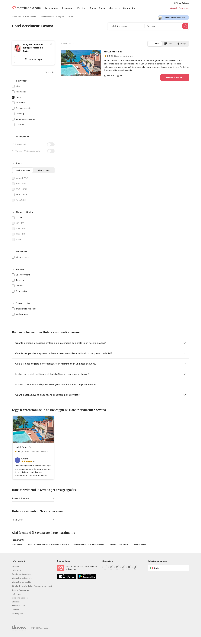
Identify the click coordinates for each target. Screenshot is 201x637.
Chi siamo (16, 602)
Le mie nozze (51, 8)
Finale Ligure (18, 519)
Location (20, 124)
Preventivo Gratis (175, 77)
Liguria (61, 17)
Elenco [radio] (157, 43)
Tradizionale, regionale (26, 308)
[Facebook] (104, 567)
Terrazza (20, 280)
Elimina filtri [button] (50, 72)
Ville (18, 86)
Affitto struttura (43, 170)
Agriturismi (21, 91)
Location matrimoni (140, 544)
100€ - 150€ (21, 194)
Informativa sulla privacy (22, 578)
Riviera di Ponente (20, 498)
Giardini (19, 285)
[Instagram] (122, 567)
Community (129, 8)
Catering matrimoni (98, 544)
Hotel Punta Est (113, 51)
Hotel (18, 97)
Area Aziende (183, 3)
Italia (156, 568)
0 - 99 (19, 217)
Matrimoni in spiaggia (25, 119)
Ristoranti (20, 102)
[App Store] (66, 578)
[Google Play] (87, 578)
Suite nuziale (21, 291)
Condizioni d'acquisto (21, 574)
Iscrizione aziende (20, 598)
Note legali (16, 570)
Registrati (184, 8)
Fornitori (81, 8)
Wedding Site (17, 614)
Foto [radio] (170, 43)
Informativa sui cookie (21, 582)
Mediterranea (22, 314)
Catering (20, 113)
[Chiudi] (51, 44)
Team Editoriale (18, 606)
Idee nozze (114, 8)
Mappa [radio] (183, 43)
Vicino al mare (22, 257)
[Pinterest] (116, 567)
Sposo (102, 8)
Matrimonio (17, 17)
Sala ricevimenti (23, 274)
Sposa (93, 8)
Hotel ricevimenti (47, 17)
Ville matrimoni (18, 544)
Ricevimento (68, 8)
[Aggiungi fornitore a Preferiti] (97, 53)
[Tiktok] (134, 567)
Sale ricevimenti (23, 108)
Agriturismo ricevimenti (38, 544)
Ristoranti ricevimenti (60, 544)
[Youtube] (128, 567)
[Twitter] (110, 567)
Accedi (173, 8)
